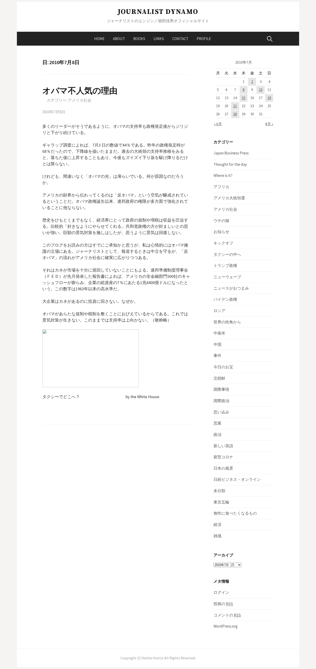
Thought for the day (230, 164)
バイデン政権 (225, 299)
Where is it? (223, 175)
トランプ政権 (225, 265)
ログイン (221, 592)
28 (235, 114)
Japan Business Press (231, 153)
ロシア (219, 310)
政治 (217, 434)
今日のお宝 (223, 366)
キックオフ (223, 243)
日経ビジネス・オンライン (237, 479)
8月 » (269, 124)
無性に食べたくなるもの (235, 513)
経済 (217, 524)
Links (159, 38)
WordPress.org (226, 626)
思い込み (221, 412)
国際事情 (221, 389)
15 (243, 98)
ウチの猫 (221, 220)
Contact (180, 38)
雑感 (217, 535)
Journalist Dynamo (158, 11)
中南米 (219, 333)
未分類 (219, 490)
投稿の (223, 603)
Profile (204, 38)
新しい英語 (223, 445)
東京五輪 (221, 502)
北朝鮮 (219, 378)
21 (235, 106)
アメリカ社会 (79, 100)
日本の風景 (223, 468)
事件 (217, 355)
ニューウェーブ (227, 276)
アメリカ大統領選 (229, 197)
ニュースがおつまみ (231, 288)
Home (99, 38)
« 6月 (218, 124)
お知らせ (221, 231)
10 (261, 90)
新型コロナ (223, 457)
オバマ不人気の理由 (80, 90)
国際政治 (221, 400)
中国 (217, 344)
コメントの (227, 615)
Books (139, 38)
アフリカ (221, 186)
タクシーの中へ (227, 254)
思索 (217, 423)
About (119, 38)
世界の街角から (227, 322)
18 (269, 98)
